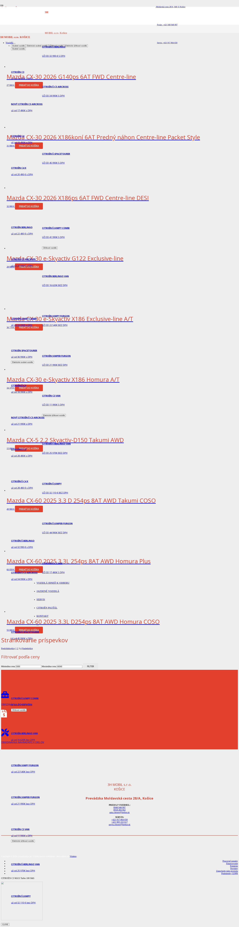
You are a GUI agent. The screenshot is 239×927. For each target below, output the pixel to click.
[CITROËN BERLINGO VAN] (57, 268)
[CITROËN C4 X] (26, 162)
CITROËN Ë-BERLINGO (53, 46)
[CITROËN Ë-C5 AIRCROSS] (26, 567)
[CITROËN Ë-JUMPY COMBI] (57, 693)
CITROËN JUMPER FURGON (25, 797)
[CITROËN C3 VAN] (26, 824)
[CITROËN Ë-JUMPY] (26, 891)
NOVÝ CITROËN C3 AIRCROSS (26, 104)
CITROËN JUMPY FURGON (25, 765)
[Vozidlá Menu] (14, 43)
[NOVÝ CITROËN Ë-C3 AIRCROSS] (26, 412)
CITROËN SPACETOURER (24, 350)
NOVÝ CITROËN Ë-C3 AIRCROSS (27, 417)
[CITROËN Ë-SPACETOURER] (82, 146)
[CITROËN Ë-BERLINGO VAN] (26, 859)
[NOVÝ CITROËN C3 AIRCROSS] (26, 99)
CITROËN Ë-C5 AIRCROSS (24, 572)
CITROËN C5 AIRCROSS (23, 259)
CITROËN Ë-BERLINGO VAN (25, 864)
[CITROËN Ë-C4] (26, 444)
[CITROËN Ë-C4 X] (26, 476)
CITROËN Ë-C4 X (19, 481)
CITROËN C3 (17, 72)
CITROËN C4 (17, 136)
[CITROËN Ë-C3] (26, 380)
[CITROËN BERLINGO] (51, 222)
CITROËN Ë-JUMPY (21, 896)
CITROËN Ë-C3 (18, 385)
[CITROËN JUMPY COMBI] (51, 313)
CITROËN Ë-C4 (18, 449)
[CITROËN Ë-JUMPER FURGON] (26, 923)
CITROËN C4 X (18, 167)
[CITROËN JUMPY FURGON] (26, 760)
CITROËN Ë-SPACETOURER (25, 632)
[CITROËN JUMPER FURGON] (26, 792)
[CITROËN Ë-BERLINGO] (82, 39)
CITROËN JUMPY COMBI (24, 318)
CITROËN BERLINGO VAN (24, 733)
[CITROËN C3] (26, 66)
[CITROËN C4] (26, 130)
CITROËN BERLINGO (22, 227)
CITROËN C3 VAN (20, 829)
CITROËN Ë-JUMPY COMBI (25, 698)
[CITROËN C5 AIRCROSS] (26, 254)
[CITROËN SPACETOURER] (26, 345)
